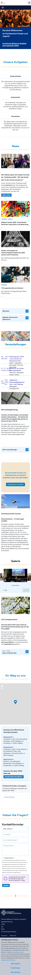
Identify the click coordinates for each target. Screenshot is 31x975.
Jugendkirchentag (6, 922)
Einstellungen (15, 968)
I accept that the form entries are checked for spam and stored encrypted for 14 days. (17, 878)
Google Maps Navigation (13, 777)
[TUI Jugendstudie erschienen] (15, 296)
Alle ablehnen (15, 972)
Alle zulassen (15, 964)
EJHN (2, 929)
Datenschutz (13, 935)
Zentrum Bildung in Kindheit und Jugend (13, 919)
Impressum (4, 935)
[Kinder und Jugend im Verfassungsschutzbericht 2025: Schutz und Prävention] (15, 262)
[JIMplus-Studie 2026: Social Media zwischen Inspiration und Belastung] (15, 227)
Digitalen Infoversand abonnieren (9, 318)
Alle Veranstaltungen (9, 450)
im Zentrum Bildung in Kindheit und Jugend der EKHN (14, 44)
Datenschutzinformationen (8, 960)
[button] (15, 702)
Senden (6, 885)
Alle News (5, 311)
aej (2, 926)
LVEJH (3, 924)
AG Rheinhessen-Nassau (8, 931)
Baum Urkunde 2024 (9, 653)
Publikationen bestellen (15, 484)
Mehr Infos (6, 195)
